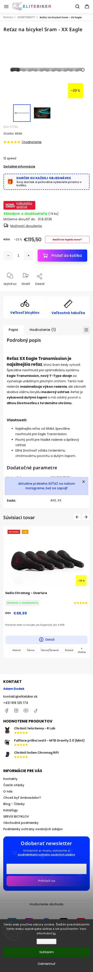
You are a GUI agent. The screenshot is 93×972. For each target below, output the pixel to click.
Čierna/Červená (50, 650)
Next (86, 517)
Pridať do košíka (66, 255)
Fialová (17, 650)
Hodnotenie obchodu (46, 904)
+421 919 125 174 (15, 703)
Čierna (30, 650)
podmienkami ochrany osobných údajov (46, 854)
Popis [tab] (13, 329)
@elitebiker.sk (35, 710)
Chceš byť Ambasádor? (22, 797)
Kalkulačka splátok (24, 205)
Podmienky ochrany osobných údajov (33, 829)
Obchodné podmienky (20, 823)
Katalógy (10, 810)
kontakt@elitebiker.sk (20, 696)
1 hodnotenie (32, 142)
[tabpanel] (46, 592)
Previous (78, 517)
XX (59, 500)
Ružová (69, 650)
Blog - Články (14, 804)
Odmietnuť (46, 963)
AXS (53, 500)
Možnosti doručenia (26, 226)
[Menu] (6, 6)
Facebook (6, 710)
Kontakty (10, 779)
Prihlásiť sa (46, 881)
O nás (8, 791)
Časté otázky (13, 785)
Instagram (16, 710)
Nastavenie (46, 941)
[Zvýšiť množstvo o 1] (28, 255)
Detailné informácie (19, 166)
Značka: (12, 133)
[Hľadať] (77, 6)
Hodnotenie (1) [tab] (43, 329)
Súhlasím (46, 952)
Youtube (26, 710)
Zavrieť (81, 291)
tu (54, 933)
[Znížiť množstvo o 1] (8, 255)
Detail (50, 640)
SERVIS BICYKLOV (16, 816)
